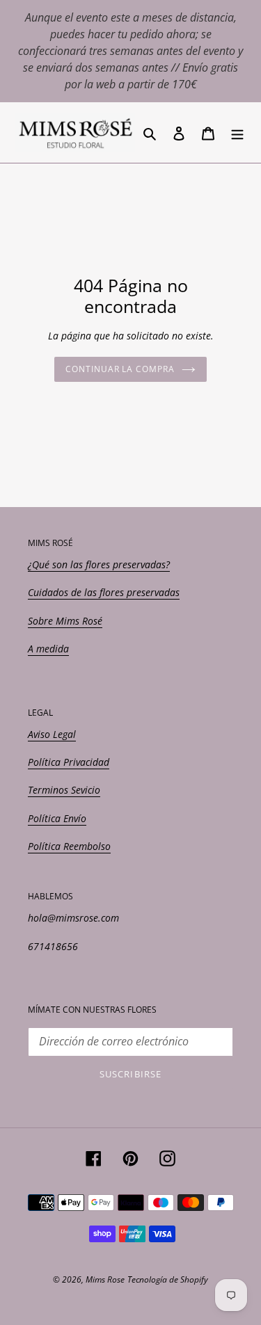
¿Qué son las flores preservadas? (99, 564)
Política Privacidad (68, 762)
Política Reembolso (69, 846)
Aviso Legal (52, 734)
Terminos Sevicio (64, 789)
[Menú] (237, 132)
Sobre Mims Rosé (65, 620)
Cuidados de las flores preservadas (104, 592)
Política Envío (57, 818)
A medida (48, 648)
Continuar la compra (120, 369)
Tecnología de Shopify (167, 1279)
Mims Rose (105, 1279)
